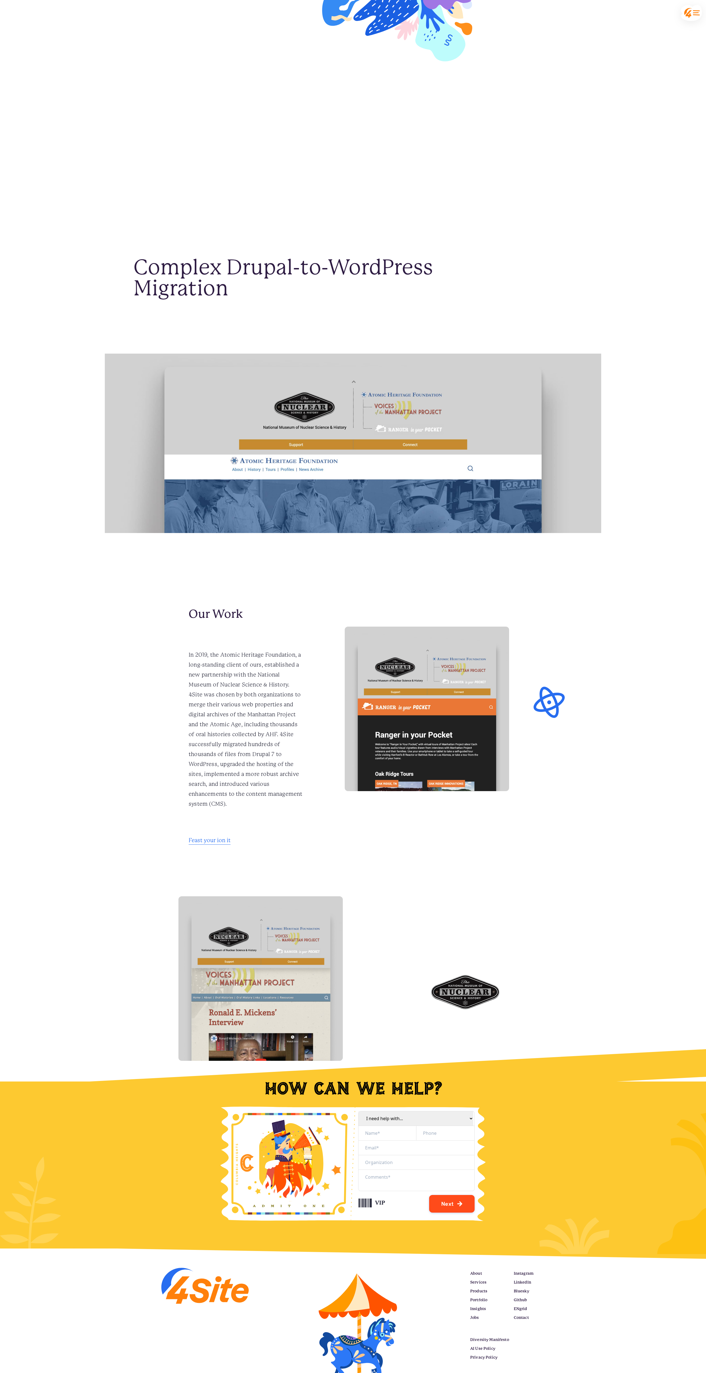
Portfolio (478, 1300)
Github (520, 1300)
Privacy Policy (484, 1357)
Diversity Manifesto (489, 1339)
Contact (521, 1317)
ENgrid (520, 1308)
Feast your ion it (210, 840)
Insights (478, 1308)
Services (478, 1282)
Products (478, 1291)
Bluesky (521, 1291)
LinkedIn (522, 1282)
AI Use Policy (482, 1348)
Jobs (474, 1317)
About (476, 1273)
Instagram (524, 1273)
